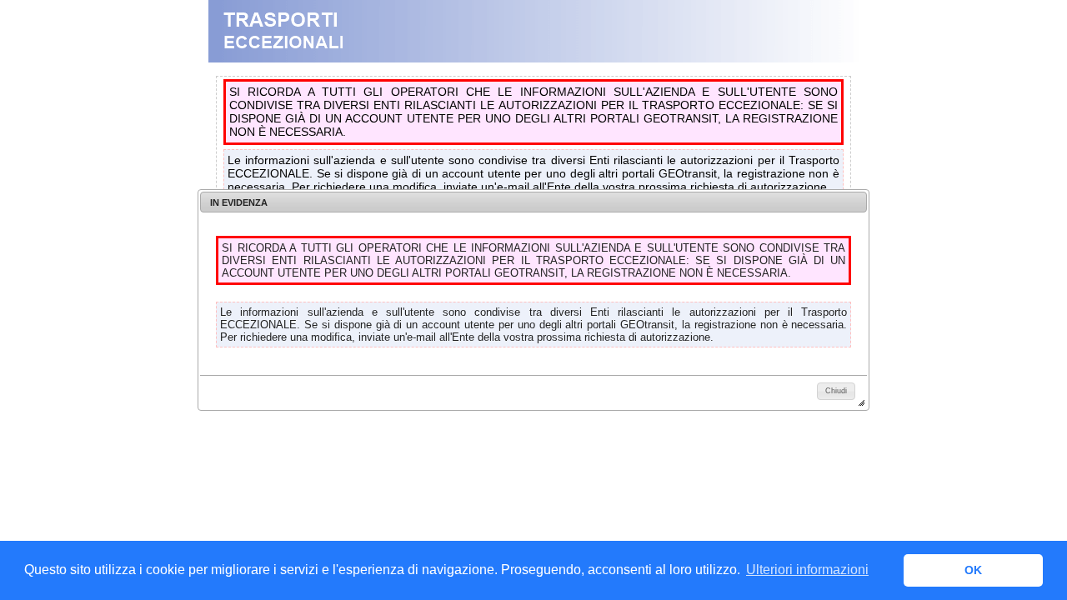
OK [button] (973, 570)
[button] (836, 391)
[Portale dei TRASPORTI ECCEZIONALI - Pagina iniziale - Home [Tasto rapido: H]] (533, 58)
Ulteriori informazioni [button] (807, 569)
